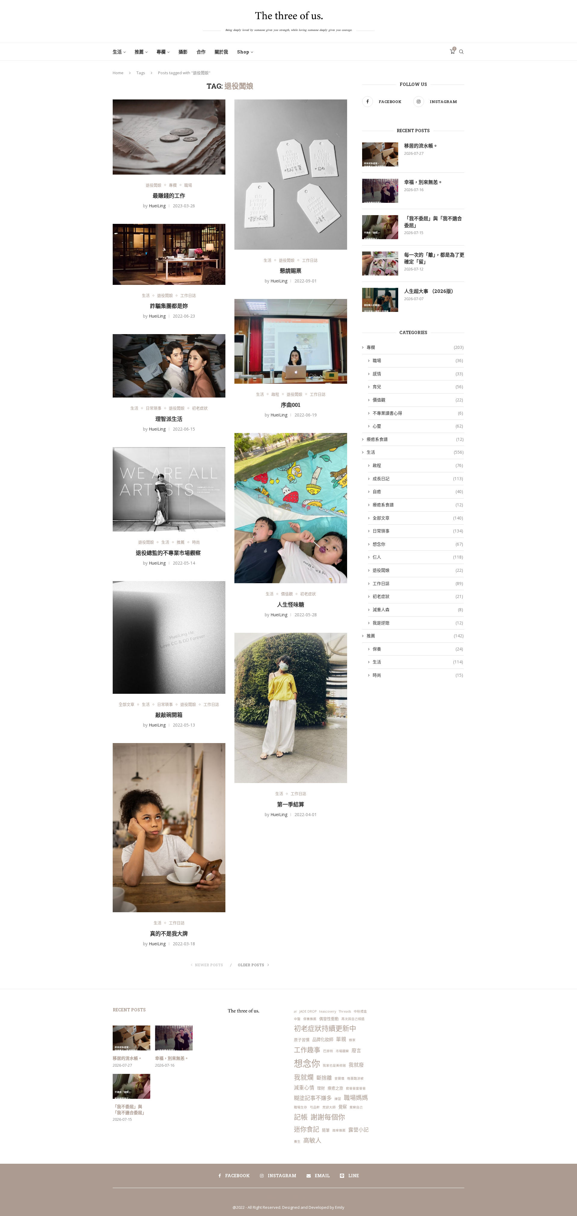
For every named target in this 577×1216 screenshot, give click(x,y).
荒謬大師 (329, 1107)
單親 (341, 1039)
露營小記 (358, 1129)
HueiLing (157, 206)
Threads (345, 1011)
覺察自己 (356, 1107)
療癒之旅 (335, 1088)
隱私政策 (275, 1197)
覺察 (342, 1107)
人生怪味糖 (290, 604)
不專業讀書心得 (418, 413)
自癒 (418, 491)
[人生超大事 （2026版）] (380, 300)
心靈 (418, 426)
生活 (117, 52)
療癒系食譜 (415, 439)
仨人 (418, 557)
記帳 (301, 1117)
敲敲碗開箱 (168, 714)
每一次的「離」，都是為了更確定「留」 (434, 257)
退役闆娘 (153, 185)
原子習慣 (302, 1039)
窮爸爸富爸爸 (356, 1088)
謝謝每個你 (327, 1117)
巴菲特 (328, 1051)
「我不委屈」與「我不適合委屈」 (433, 221)
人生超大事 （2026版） (430, 291)
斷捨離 (324, 1077)
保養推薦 (309, 1019)
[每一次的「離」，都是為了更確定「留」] (380, 263)
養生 (297, 1141)
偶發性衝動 (329, 1018)
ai (295, 1011)
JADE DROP (307, 1011)
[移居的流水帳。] (380, 154)
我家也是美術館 (334, 1065)
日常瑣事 (153, 408)
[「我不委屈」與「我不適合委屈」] (380, 227)
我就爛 (304, 1077)
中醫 (297, 1019)
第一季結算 (290, 804)
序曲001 (291, 404)
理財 (321, 1088)
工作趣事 (307, 1049)
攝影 (183, 52)
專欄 (161, 52)
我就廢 (356, 1064)
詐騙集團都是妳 (169, 305)
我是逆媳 (418, 623)
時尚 (196, 542)
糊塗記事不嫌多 (313, 1098)
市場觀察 (342, 1051)
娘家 (352, 1040)
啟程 (275, 394)
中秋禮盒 (360, 1011)
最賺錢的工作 (169, 195)
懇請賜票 (290, 270)
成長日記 (418, 478)
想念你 (418, 544)
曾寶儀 (339, 1078)
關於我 (221, 52)
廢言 (356, 1050)
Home (118, 72)
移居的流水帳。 (421, 145)
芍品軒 (315, 1107)
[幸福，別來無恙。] (380, 191)
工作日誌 (310, 260)
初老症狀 (200, 408)
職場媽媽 (356, 1097)
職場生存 (300, 1107)
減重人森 (418, 609)
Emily (339, 1207)
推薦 (139, 52)
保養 (418, 649)
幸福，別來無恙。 (423, 182)
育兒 (418, 386)
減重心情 (304, 1087)
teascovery (327, 1011)
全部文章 (126, 704)
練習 (337, 1099)
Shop (243, 52)
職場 (188, 185)
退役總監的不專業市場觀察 (169, 552)
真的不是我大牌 (169, 933)
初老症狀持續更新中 (325, 1028)
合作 (201, 52)
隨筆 (326, 1130)
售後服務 (302, 1197)
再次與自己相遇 (353, 1019)
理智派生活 (168, 418)
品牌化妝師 (322, 1039)
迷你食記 (306, 1129)
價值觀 (287, 594)
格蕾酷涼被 (355, 1078)
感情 (418, 373)
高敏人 (312, 1140)
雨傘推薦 (339, 1130)
